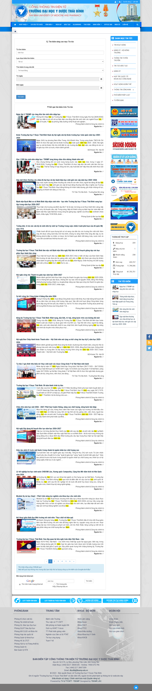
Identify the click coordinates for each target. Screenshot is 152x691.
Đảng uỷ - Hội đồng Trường (121, 51)
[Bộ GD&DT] (124, 122)
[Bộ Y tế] (124, 111)
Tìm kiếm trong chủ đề (25, 67)
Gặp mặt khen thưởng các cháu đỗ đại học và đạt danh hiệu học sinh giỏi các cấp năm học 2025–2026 (56, 180)
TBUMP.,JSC (96, 681)
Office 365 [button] (108, 24)
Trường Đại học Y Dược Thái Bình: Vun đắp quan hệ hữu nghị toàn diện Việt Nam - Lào (50, 539)
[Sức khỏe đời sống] (124, 146)
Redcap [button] (59, 24)
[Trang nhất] (15, 24)
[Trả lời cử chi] (124, 171)
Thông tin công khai (122, 90)
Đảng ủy (117, 71)
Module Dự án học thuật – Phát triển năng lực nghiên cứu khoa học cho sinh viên (48, 496)
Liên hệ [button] (125, 24)
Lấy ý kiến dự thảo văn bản (55, 601)
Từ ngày (19, 76)
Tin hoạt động (120, 45)
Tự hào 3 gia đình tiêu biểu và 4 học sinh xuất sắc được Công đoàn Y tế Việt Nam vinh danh (52, 364)
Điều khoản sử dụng (60, 678)
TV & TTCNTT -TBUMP (70, 681)
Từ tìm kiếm (21, 49)
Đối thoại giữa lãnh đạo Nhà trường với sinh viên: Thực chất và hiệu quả (44, 517)
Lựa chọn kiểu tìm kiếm (25, 58)
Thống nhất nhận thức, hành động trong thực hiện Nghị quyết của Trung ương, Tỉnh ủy (123, 300)
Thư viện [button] (87, 24)
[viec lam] (124, 227)
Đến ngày (19, 85)
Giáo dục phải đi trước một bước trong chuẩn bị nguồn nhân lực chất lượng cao (47, 450)
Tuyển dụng (119, 100)
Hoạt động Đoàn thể (122, 84)
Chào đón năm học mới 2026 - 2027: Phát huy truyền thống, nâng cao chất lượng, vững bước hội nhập (56, 407)
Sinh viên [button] (96, 24)
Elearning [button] (77, 24)
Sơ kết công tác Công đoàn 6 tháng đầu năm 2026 (36, 296)
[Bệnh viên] (124, 189)
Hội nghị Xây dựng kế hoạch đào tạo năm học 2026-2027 (38, 428)
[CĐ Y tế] (124, 133)
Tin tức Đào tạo (121, 66)
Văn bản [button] (48, 24)
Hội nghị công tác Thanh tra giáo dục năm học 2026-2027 (39, 275)
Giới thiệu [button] (23, 24)
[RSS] (120, 2)
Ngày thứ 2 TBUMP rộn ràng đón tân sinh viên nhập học (38, 114)
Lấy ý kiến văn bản (29, 601)
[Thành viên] (115, 2)
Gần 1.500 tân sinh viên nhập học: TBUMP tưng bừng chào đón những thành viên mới (49, 159)
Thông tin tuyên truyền (121, 59)
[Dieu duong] (124, 211)
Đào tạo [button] (67, 24)
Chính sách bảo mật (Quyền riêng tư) (85, 678)
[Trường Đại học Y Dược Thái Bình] (21, 11)
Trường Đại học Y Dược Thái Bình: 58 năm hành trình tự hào (39, 385)
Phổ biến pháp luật (122, 95)
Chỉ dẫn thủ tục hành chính (117, 600)
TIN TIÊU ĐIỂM (124, 281)
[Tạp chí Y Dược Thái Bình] (124, 182)
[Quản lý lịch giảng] (124, 159)
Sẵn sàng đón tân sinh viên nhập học (127, 310)
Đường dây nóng (92, 600)
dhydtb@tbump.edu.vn (79, 670)
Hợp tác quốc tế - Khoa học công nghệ (122, 78)
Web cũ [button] (117, 24)
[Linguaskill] (124, 197)
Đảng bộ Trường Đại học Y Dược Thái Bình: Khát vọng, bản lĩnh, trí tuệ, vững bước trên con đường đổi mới (58, 318)
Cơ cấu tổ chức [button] (37, 24)
